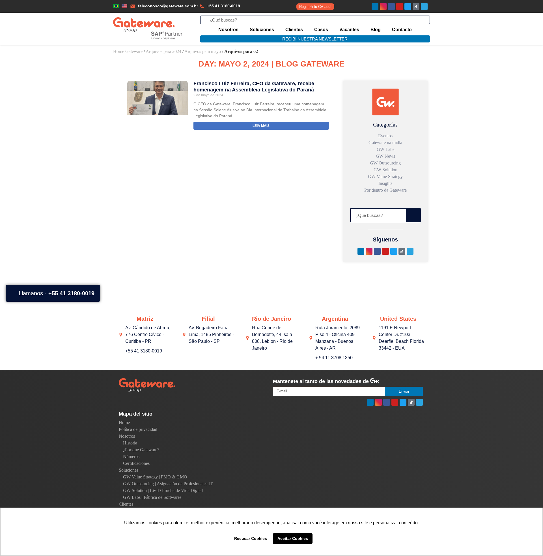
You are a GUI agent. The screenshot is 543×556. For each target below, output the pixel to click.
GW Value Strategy (385, 176)
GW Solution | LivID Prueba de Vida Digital (163, 490)
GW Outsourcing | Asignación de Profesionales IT (168, 483)
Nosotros (228, 29)
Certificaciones (136, 463)
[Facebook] (391, 6)
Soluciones (262, 29)
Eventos (385, 135)
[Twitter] (407, 6)
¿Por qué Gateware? (141, 449)
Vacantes (349, 29)
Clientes (294, 29)
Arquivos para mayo (202, 51)
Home (124, 422)
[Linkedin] (375, 6)
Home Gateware (128, 51)
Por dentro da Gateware (385, 190)
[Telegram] (424, 6)
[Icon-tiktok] (416, 6)
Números (131, 456)
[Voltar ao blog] (385, 102)
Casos (321, 29)
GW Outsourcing (385, 163)
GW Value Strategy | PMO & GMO (155, 476)
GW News (385, 156)
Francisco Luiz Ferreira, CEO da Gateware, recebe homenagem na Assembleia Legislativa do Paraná (253, 87)
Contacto (402, 29)
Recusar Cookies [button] (250, 538)
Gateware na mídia (385, 142)
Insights (385, 183)
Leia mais (261, 126)
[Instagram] (383, 6)
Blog (375, 29)
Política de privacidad (138, 429)
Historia (130, 442)
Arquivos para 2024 (163, 51)
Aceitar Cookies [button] (292, 538)
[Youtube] (399, 6)
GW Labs (385, 149)
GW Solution (385, 169)
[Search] (413, 215)
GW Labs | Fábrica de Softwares (152, 497)
